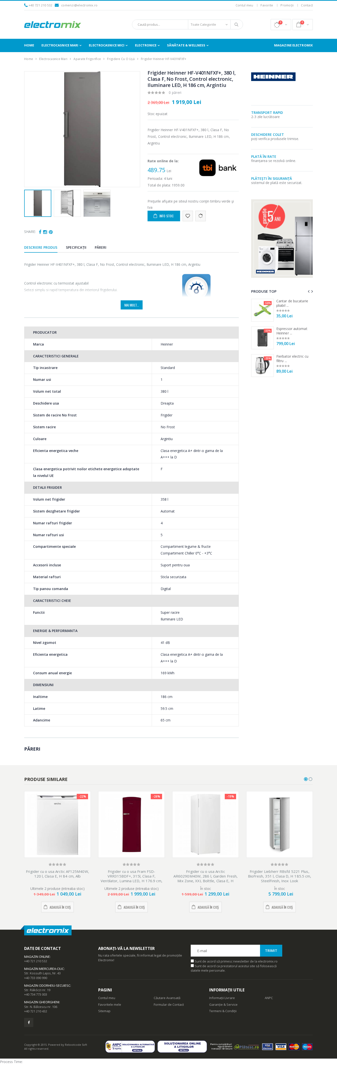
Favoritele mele (109, 1004)
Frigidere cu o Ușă (121, 59)
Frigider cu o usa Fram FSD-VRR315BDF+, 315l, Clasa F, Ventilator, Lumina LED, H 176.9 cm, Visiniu (131, 878)
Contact (307, 5)
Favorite (267, 5)
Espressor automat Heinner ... (291, 330)
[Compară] (200, 216)
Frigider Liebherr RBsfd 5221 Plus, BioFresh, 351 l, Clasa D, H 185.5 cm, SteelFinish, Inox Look (279, 876)
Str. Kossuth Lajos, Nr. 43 (42, 973)
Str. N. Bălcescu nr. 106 (40, 1006)
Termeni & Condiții (223, 1011)
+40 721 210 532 (41, 5)
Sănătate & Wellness (186, 45)
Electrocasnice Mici (106, 45)
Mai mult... (131, 304)
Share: (30, 231)
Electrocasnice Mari (59, 45)
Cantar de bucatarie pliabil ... (292, 303)
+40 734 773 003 (35, 994)
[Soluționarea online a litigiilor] (183, 1047)
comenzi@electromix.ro (79, 5)
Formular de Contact (169, 1004)
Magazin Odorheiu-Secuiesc (47, 985)
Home (29, 45)
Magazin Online (37, 956)
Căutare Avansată (167, 998)
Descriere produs (40, 247)
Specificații (76, 247)
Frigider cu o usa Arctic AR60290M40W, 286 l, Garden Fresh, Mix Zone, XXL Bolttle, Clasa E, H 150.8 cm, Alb (205, 878)
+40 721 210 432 (35, 1011)
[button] (281, 24)
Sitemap (104, 1011)
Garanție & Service (223, 1004)
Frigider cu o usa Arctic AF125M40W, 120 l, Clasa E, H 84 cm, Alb (57, 874)
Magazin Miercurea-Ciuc (44, 968)
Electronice (145, 45)
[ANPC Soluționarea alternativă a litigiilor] (131, 1047)
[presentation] (30, 129)
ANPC (269, 998)
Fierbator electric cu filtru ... (292, 358)
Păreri (101, 247)
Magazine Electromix (293, 45)
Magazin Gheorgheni (41, 1002)
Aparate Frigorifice (87, 59)
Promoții (287, 5)
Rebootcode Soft (76, 1044)
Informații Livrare (222, 998)
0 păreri (175, 92)
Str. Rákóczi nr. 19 (37, 990)
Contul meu (244, 5)
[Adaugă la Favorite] (188, 216)
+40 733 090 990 (35, 978)
